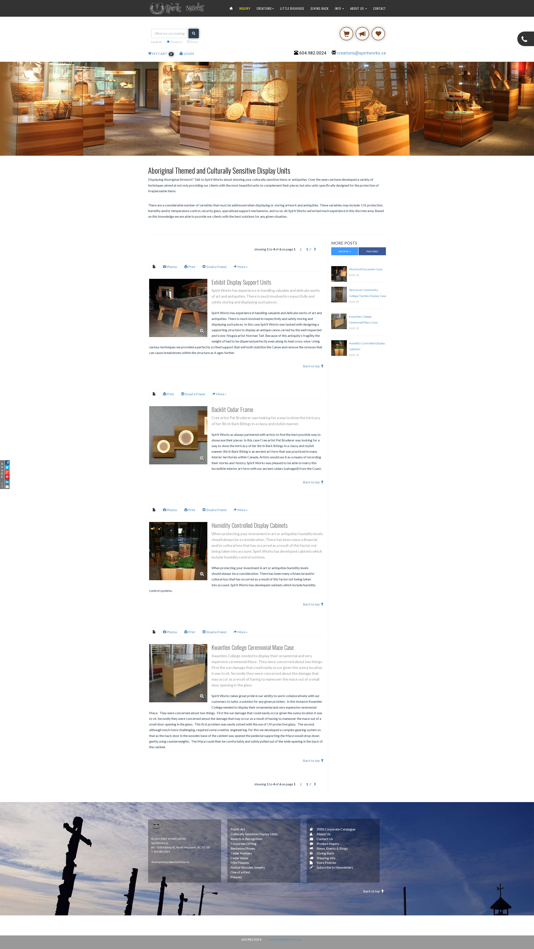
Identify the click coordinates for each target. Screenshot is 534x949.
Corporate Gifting (243, 843)
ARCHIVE (343, 251)
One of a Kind (240, 872)
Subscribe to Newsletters (334, 867)
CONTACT (379, 8)
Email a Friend (216, 267)
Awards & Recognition (246, 839)
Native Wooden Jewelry (247, 867)
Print (191, 267)
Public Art (237, 829)
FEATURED (372, 251)
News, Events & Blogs (332, 848)
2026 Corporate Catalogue (335, 829)
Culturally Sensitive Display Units (254, 834)
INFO (338, 8)
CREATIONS (264, 8)
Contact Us (324, 839)
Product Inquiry (327, 843)
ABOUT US (357, 8)
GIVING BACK (320, 8)
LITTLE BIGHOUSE (292, 8)
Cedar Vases (239, 858)
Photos (171, 267)
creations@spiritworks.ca (361, 53)
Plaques (236, 877)
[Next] (314, 249)
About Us (323, 834)
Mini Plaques (239, 862)
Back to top (311, 366)
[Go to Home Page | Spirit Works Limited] (231, 8)
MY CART (161, 54)
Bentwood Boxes (242, 848)
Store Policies (326, 862)
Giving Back (325, 853)
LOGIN (188, 54)
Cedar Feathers (241, 853)
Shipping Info (325, 858)
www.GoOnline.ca (178, 862)
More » (242, 267)
